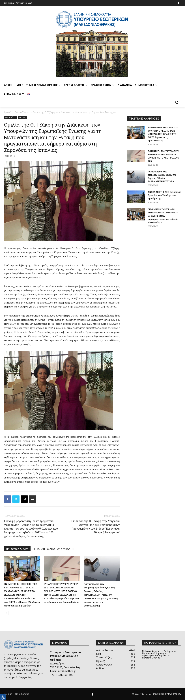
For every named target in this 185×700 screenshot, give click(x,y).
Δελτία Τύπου (22, 112)
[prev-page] (6, 613)
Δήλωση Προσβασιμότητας (156, 655)
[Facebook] (178, 3)
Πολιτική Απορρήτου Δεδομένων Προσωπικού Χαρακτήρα (159, 652)
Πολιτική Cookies (151, 657)
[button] (176, 102)
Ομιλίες (22, 117)
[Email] (24, 499)
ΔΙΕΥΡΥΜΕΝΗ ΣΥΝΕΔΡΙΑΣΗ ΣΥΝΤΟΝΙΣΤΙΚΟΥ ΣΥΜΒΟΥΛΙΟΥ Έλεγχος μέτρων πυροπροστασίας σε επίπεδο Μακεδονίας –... (163, 216)
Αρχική (7, 112)
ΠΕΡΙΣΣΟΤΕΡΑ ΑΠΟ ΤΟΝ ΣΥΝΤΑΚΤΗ (53, 548)
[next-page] (12, 613)
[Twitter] (16, 499)
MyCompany (174, 693)
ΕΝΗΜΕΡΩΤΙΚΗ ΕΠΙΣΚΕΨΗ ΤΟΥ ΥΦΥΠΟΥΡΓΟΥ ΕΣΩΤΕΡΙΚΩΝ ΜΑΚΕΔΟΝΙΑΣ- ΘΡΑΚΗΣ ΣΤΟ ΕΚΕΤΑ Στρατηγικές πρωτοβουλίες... (163, 134)
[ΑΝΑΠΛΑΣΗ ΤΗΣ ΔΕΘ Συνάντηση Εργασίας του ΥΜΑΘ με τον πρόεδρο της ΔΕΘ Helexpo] (136, 196)
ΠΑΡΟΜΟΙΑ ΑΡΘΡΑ (17, 548)
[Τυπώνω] (32, 499)
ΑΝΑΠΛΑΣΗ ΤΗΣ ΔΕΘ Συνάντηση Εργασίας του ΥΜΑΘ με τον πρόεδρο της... (164, 195)
